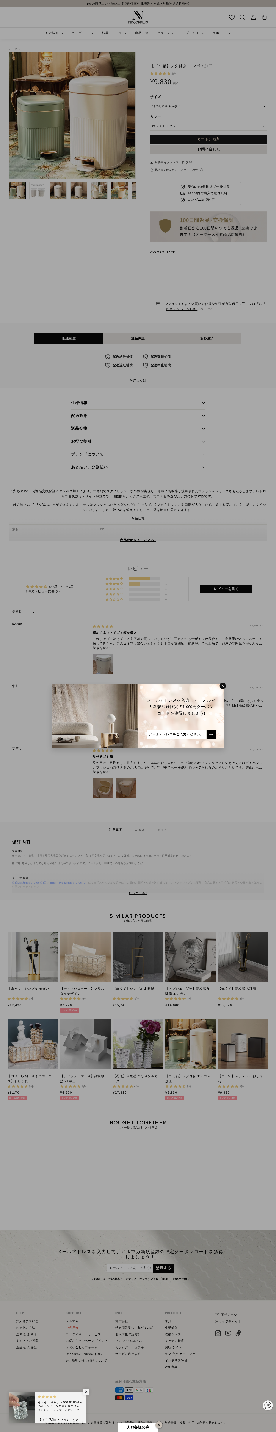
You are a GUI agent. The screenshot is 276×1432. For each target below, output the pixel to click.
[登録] (211, 734)
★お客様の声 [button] (138, 1427)
